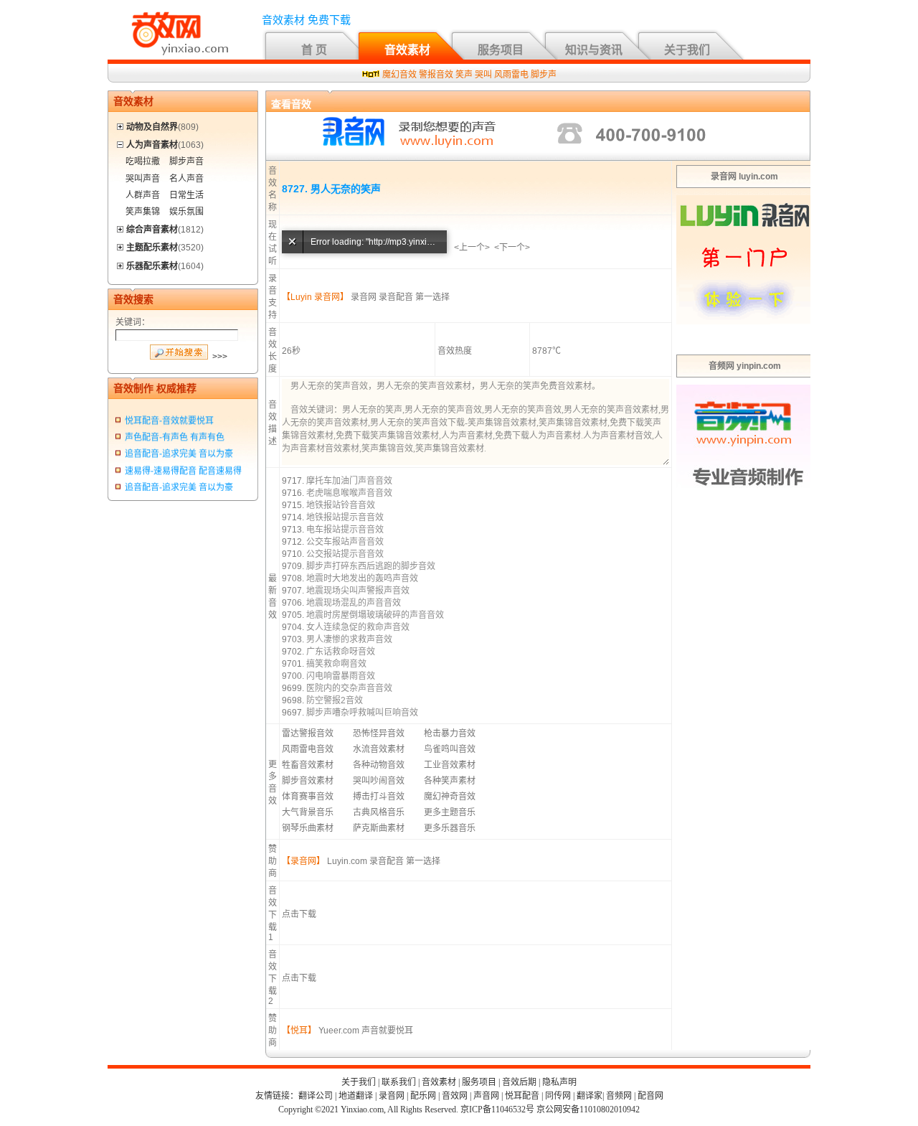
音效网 (455, 1096)
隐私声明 (559, 1082)
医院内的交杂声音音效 (349, 688)
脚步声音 (186, 161)
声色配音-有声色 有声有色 (174, 435)
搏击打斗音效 (378, 797)
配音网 (650, 1096)
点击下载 (299, 914)
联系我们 (399, 1082)
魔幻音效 (399, 75)
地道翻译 (356, 1096)
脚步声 (544, 75)
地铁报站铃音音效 (340, 505)
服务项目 (501, 50)
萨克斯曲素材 (378, 828)
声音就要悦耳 (387, 1031)
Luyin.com (347, 861)
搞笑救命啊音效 (336, 664)
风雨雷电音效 (307, 749)
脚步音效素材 (307, 781)
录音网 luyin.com (744, 177)
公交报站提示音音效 (345, 554)
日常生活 (186, 195)
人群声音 (143, 195)
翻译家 (589, 1096)
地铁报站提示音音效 (345, 517)
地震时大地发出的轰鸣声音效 (362, 578)
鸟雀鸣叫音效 (449, 749)
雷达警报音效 (307, 733)
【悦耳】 (299, 1031)
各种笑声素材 (449, 781)
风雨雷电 (511, 75)
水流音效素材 (378, 749)
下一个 (512, 248)
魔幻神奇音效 (449, 797)
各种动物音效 (378, 765)
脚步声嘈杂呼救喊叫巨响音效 (362, 713)
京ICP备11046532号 (497, 1109)
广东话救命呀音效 (340, 652)
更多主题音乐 (449, 812)
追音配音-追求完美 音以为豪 (179, 451)
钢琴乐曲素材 (307, 828)
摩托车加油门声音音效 (349, 481)
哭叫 (483, 75)
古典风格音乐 (378, 812)
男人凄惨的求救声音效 (349, 639)
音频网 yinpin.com (745, 366)
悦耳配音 (522, 1096)
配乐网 (423, 1096)
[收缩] (120, 142)
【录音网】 (303, 861)
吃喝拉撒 (143, 161)
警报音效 (436, 75)
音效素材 (407, 50)
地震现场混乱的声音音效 (353, 603)
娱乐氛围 (186, 212)
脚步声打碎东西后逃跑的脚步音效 (370, 566)
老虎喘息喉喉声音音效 (349, 493)
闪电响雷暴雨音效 (340, 676)
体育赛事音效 (307, 797)
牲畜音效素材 (307, 765)
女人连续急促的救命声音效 (358, 627)
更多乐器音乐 (449, 828)
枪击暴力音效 (449, 733)
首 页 (314, 50)
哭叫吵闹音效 (378, 781)
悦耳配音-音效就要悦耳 (169, 418)
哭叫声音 (143, 179)
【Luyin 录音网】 (315, 297)
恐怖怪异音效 (378, 733)
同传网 (558, 1096)
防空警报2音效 (334, 700)
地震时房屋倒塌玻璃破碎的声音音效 (375, 615)
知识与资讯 (594, 50)
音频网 (619, 1096)
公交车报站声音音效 (345, 542)
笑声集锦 (143, 212)
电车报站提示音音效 (345, 530)
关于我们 (687, 50)
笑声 (464, 75)
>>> (219, 357)
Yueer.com (338, 1031)
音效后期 (519, 1082)
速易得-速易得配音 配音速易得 (183, 468)
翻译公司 (315, 1096)
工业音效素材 (449, 765)
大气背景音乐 (307, 812)
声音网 (486, 1096)
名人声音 (186, 179)
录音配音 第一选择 (414, 297)
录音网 (364, 297)
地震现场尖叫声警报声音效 (358, 591)
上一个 (472, 248)
